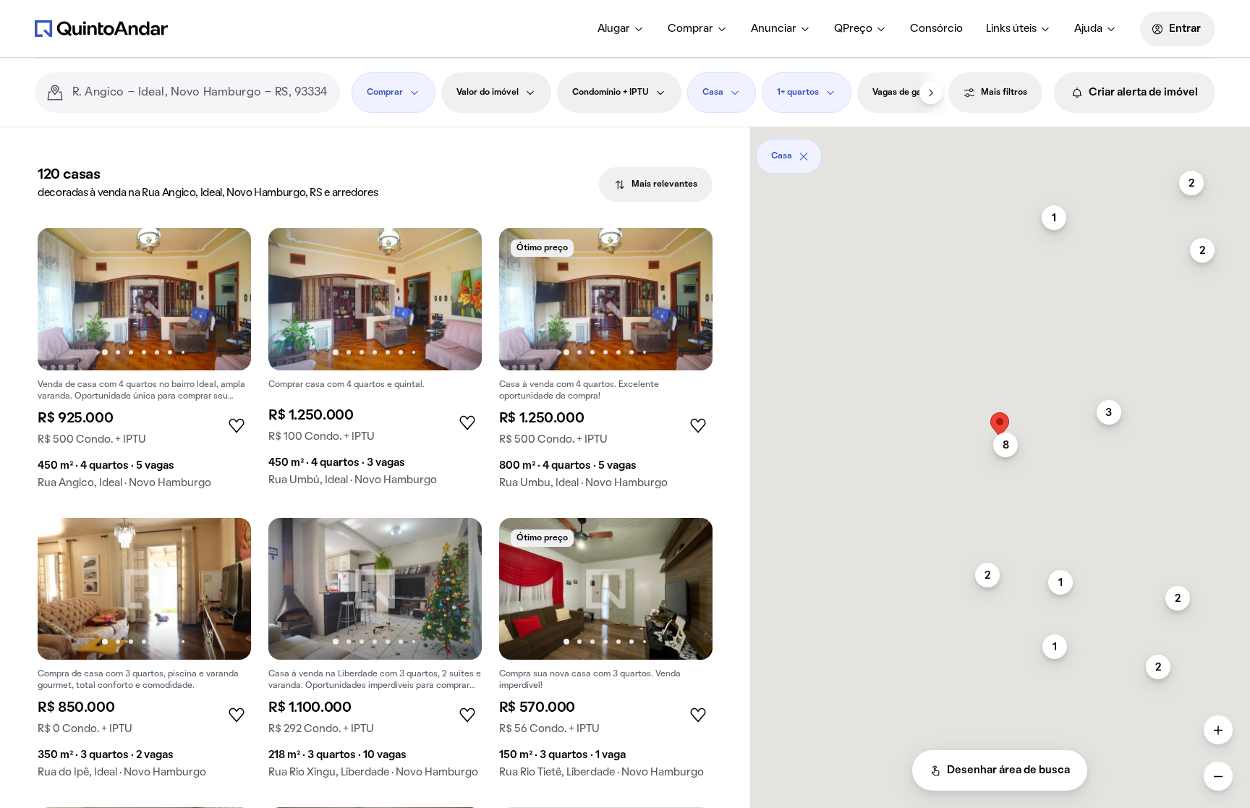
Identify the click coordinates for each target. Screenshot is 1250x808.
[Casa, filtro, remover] (803, 156)
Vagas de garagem (910, 92)
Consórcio (936, 29)
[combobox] (200, 92)
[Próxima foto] (225, 298)
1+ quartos (798, 92)
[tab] (656, 184)
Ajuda (1088, 29)
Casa (712, 92)
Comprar (690, 29)
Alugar (614, 29)
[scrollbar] (1000, 150)
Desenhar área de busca (1008, 770)
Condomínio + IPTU (610, 92)
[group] (144, 364)
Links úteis (1011, 29)
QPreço (853, 29)
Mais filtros (1004, 92)
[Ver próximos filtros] (931, 92)
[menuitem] (621, 29)
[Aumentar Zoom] (1218, 729)
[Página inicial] (101, 28)
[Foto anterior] (63, 298)
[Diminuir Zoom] (1218, 776)
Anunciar (773, 29)
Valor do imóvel (487, 92)
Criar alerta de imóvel (1143, 93)
